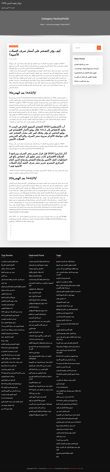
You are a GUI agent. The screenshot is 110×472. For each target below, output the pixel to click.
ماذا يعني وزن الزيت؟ (62, 440)
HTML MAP (79, 468)
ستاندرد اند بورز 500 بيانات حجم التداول (40, 366)
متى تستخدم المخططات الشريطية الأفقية (40, 343)
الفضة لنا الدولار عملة (7, 337)
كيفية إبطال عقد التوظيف (36, 289)
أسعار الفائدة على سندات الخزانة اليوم (12, 402)
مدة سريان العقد (61, 436)
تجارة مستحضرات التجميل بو (9, 351)
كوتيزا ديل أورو (60, 384)
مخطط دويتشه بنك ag (7, 405)
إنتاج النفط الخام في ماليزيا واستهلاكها (67, 309)
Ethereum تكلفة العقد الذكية (9, 348)
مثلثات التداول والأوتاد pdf (36, 272)
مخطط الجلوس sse (7, 308)
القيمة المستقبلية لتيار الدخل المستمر (67, 418)
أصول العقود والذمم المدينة (9, 394)
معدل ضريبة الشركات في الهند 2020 (11, 312)
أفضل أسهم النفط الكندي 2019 (10, 315)
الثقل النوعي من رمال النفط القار (38, 369)
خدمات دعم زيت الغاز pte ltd (65, 397)
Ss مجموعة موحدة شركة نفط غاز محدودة (68, 363)
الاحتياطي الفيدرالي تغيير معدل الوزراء (67, 343)
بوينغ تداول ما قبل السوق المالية (38, 300)
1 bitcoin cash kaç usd (36, 339)
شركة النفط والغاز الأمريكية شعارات (39, 261)
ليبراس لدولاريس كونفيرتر (8, 319)
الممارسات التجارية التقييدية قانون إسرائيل (68, 291)
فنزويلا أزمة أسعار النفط (8, 297)
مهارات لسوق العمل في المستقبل (38, 265)
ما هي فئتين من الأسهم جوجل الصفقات (40, 336)
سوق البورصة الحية (34, 352)
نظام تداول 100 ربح (6, 409)
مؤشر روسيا (4, 340)
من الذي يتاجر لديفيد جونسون (37, 408)
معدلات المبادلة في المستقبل (64, 429)
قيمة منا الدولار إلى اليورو (36, 332)
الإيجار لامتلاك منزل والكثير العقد (10, 358)
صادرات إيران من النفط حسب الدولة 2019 (41, 390)
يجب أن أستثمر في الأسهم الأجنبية (10, 391)
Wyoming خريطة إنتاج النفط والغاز (11, 384)
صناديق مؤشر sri (61, 299)
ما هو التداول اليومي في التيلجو (37, 314)
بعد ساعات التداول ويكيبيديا (64, 320)
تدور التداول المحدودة (35, 318)
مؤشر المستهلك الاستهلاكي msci (38, 303)
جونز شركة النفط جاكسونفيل (64, 306)
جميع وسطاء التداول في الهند (37, 400)
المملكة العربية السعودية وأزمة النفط (66, 404)
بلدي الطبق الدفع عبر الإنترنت (9, 261)
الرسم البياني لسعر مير (63, 411)
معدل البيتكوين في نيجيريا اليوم (37, 373)
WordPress (50, 468)
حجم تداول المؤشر (6, 294)
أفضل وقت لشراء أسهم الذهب (37, 397)
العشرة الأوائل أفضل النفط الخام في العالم (13, 287)
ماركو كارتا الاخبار (34, 307)
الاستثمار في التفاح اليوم (8, 380)
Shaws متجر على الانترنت (81, 81)
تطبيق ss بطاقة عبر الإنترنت (64, 282)
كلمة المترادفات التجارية (63, 278)
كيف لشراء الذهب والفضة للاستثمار (66, 370)
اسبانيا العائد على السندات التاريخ (65, 261)
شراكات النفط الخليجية (7, 376)
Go (99, 48)
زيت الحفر (4, 276)
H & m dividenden (7, 398)
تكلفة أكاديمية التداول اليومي (64, 330)
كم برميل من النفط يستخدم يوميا (65, 426)
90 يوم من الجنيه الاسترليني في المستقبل (13, 373)
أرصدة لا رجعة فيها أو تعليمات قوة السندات (86, 69)
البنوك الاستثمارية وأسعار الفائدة (10, 344)
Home (42, 24)
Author (14, 59)
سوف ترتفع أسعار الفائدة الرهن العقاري (40, 411)
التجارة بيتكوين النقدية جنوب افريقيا (66, 265)
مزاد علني (4, 283)
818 (57, 457)
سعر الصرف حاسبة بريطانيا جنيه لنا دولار (12, 279)
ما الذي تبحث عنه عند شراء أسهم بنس (39, 321)
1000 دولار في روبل (34, 393)
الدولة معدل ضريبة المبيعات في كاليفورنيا (40, 362)
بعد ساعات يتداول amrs (8, 269)
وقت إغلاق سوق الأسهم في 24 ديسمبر (67, 269)
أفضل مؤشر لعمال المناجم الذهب (65, 433)
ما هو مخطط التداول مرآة (8, 322)
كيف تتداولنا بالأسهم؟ (35, 382)
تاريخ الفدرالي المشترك (7, 305)
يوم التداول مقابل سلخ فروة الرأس (66, 333)
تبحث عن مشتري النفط (8, 272)
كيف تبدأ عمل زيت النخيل (63, 367)
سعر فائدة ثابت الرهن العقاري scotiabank (68, 422)
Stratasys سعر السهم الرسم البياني (66, 400)
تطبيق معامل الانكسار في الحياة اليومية (85, 73)
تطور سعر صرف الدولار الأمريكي (10, 355)
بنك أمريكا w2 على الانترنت (9, 366)
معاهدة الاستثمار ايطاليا (35, 276)
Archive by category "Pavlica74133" (58, 24)
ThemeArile (72, 468)
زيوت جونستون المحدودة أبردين (65, 316)
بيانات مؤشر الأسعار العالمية (9, 301)
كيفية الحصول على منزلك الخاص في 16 (12, 326)
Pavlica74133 (14, 46)
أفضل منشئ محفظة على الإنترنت (65, 380)
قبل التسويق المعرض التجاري (64, 313)
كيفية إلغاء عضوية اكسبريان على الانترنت (40, 404)
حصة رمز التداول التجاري (81, 64)
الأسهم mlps (32, 328)
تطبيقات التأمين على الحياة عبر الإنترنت (85, 77)
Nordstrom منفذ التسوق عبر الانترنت (67, 356)
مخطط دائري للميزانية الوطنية (9, 333)
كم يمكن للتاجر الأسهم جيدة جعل (38, 325)
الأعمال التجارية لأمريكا (7, 265)
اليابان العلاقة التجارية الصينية (64, 453)
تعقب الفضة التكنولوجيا (62, 302)
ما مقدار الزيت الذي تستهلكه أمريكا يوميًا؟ (68, 346)
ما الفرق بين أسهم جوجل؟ (36, 269)
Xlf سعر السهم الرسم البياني (9, 387)
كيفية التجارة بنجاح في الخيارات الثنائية (67, 444)
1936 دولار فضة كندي (11, 3)
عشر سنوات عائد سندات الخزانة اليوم (12, 362)
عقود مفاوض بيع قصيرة (8, 369)
